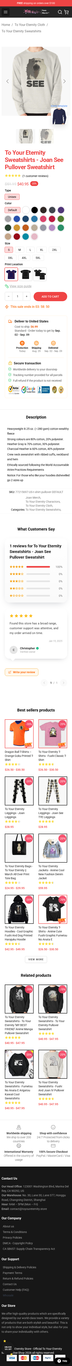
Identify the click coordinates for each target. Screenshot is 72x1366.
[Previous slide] (8, 81)
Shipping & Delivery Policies (19, 1267)
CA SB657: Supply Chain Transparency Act (29, 1248)
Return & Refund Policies (18, 1278)
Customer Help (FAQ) (16, 1289)
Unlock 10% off (8, 1348)
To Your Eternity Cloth (30, 25)
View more (36, 959)
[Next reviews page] (63, 682)
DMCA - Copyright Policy (18, 1243)
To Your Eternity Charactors (43, 501)
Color (8, 203)
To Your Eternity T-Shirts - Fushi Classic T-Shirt (52, 755)
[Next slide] (64, 81)
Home (6, 25)
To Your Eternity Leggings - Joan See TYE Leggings (50, 813)
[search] (60, 12)
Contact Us (10, 1284)
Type (8, 190)
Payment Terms (12, 1273)
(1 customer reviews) (35, 176)
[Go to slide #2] (46, 136)
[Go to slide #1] (25, 136)
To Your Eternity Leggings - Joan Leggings (15, 813)
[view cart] (66, 12)
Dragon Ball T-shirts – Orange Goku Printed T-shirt (19, 755)
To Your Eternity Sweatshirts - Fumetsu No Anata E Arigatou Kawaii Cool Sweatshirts (19, 1090)
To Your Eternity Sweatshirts (21, 31)
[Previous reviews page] (44, 682)
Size (7, 243)
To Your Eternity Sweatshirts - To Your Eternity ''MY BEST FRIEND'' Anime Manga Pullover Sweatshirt (19, 1025)
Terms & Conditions (15, 1232)
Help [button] (64, 1361)
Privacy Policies (12, 1237)
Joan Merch (33, 497)
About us (8, 1226)
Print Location (14, 264)
